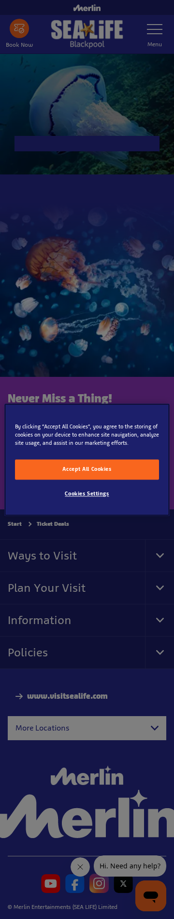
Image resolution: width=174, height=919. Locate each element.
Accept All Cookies (86, 469)
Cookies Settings (87, 493)
